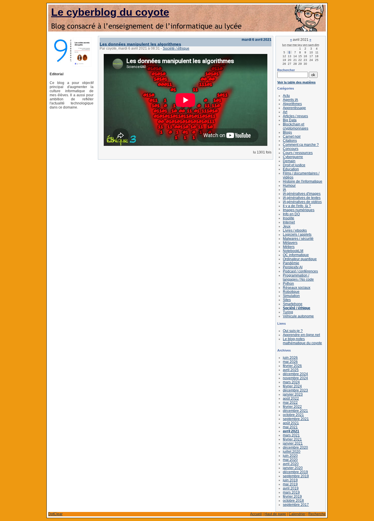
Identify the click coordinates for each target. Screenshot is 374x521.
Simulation (291, 296)
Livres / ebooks (295, 230)
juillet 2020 (291, 452)
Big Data (290, 120)
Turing (288, 312)
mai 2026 (290, 362)
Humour (289, 185)
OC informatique (296, 255)
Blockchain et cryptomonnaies (295, 126)
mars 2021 (291, 435)
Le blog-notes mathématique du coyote (302, 341)
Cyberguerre (293, 157)
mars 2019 (291, 492)
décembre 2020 (295, 447)
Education (291, 169)
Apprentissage (294, 108)
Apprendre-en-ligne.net (301, 335)
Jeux (286, 226)
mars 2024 (291, 382)
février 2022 (292, 407)
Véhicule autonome (298, 316)
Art (285, 112)
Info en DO (291, 214)
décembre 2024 (295, 374)
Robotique (291, 292)
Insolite (288, 218)
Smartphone (292, 304)
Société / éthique (176, 48)
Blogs (287, 132)
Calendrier (297, 514)
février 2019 (292, 496)
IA (284, 190)
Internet (289, 222)
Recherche (317, 514)
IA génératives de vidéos (302, 202)
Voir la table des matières (296, 82)
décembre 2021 (295, 411)
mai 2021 (290, 427)
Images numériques (298, 210)
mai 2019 (290, 484)
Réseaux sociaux (296, 288)
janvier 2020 (293, 468)
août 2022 (291, 398)
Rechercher (286, 70)
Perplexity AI (292, 267)
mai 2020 (290, 460)
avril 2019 (291, 488)
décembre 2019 (295, 472)
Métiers (289, 247)
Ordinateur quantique (300, 259)
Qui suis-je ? (293, 331)
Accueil (256, 514)
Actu (286, 96)
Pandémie (291, 263)
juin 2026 (290, 358)
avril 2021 (291, 431)
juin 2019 (290, 480)
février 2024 (292, 386)
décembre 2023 (295, 390)
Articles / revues (295, 116)
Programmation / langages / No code (298, 277)
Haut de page (275, 514)
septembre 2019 (296, 476)
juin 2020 (290, 456)
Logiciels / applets (297, 234)
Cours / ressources (298, 153)
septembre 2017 (296, 505)
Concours (290, 149)
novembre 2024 (295, 378)
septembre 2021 (296, 419)
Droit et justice (294, 165)
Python (288, 284)
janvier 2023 (293, 394)
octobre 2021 (293, 415)
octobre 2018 (293, 501)
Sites (287, 300)
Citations (290, 141)
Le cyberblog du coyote (110, 12)
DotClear (55, 514)
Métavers (290, 243)
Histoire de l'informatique (302, 181)
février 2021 (292, 439)
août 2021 (291, 423)
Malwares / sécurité (298, 239)
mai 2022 (290, 403)
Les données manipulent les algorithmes (140, 44)
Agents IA (290, 100)
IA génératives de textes (302, 198)
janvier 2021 (293, 443)
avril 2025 (291, 370)
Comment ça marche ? (301, 145)
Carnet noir (292, 136)
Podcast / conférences (300, 271)
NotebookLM (293, 251)
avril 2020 (291, 464)
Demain (289, 161)
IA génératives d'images (302, 194)
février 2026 (292, 366)
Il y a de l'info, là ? (297, 206)
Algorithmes (292, 104)
